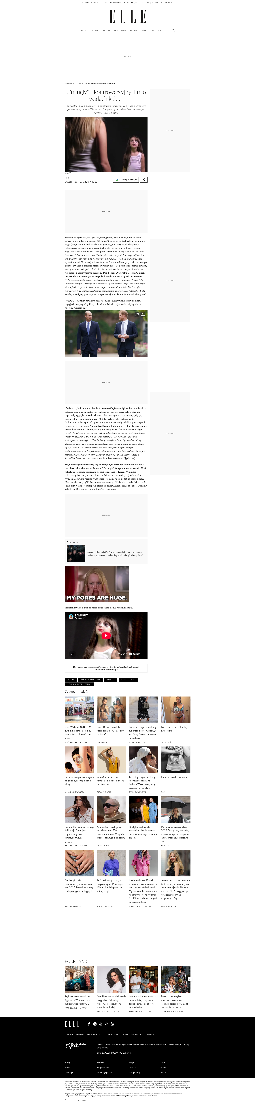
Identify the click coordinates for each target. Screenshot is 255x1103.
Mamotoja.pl (101, 1062)
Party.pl (68, 1062)
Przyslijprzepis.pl (135, 1072)
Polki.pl (131, 1062)
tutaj (84, 1100)
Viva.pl (162, 1062)
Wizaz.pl (163, 1067)
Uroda (70, 680)
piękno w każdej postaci (79, 684)
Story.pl (163, 1072)
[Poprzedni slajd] (65, 979)
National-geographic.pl (105, 1072)
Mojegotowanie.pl (103, 1067)
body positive (128, 680)
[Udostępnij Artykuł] (144, 180)
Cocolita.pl (69, 1072)
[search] (173, 30)
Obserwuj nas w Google (128, 179)
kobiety (111, 680)
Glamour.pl (69, 1067)
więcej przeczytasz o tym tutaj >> (95, 294)
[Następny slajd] (190, 979)
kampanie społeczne (90, 680)
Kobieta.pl (132, 1067)
